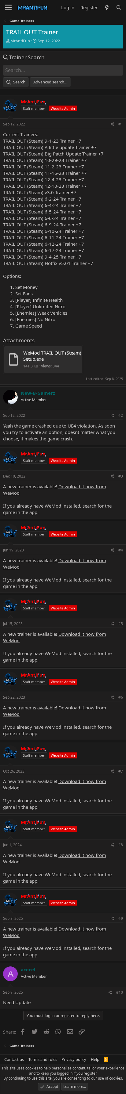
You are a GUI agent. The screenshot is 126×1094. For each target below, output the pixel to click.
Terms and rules (42, 1059)
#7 (120, 771)
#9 (120, 918)
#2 (120, 415)
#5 (120, 623)
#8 (120, 844)
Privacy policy (73, 1059)
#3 (120, 476)
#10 (119, 992)
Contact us (14, 1059)
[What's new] (107, 7)
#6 (120, 697)
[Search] (119, 7)
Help (95, 1059)
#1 (120, 124)
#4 (120, 550)
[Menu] (8, 7)
